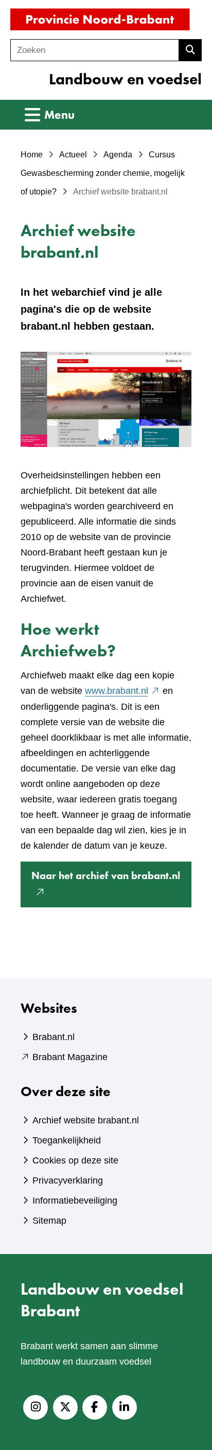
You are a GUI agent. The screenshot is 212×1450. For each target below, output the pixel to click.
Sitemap (49, 1220)
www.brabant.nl (122, 691)
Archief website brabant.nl (85, 1120)
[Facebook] (94, 1407)
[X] (65, 1407)
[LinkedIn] (124, 1407)
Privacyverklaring (67, 1180)
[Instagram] (35, 1407)
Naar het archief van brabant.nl (111, 887)
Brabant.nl (53, 1037)
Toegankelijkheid (66, 1140)
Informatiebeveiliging (74, 1200)
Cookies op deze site (75, 1160)
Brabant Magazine (70, 1057)
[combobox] (94, 50)
